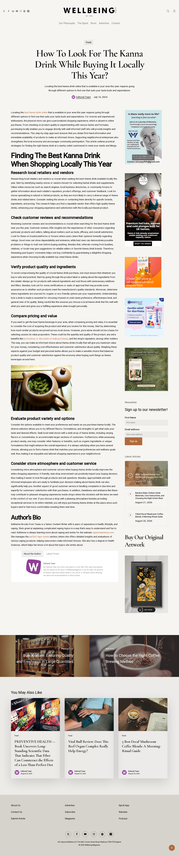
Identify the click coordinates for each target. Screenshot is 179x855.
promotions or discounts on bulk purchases (46, 338)
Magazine (70, 818)
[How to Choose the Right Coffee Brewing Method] (134, 656)
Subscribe (70, 812)
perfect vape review (39, 536)
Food (88, 42)
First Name (130, 417)
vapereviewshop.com (103, 532)
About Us (15, 805)
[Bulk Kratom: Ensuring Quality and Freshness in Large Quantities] (45, 656)
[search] (168, 11)
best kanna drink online (35, 112)
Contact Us (16, 812)
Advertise (70, 805)
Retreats (123, 812)
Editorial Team (83, 97)
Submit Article (18, 818)
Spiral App (124, 805)
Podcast (123, 818)
